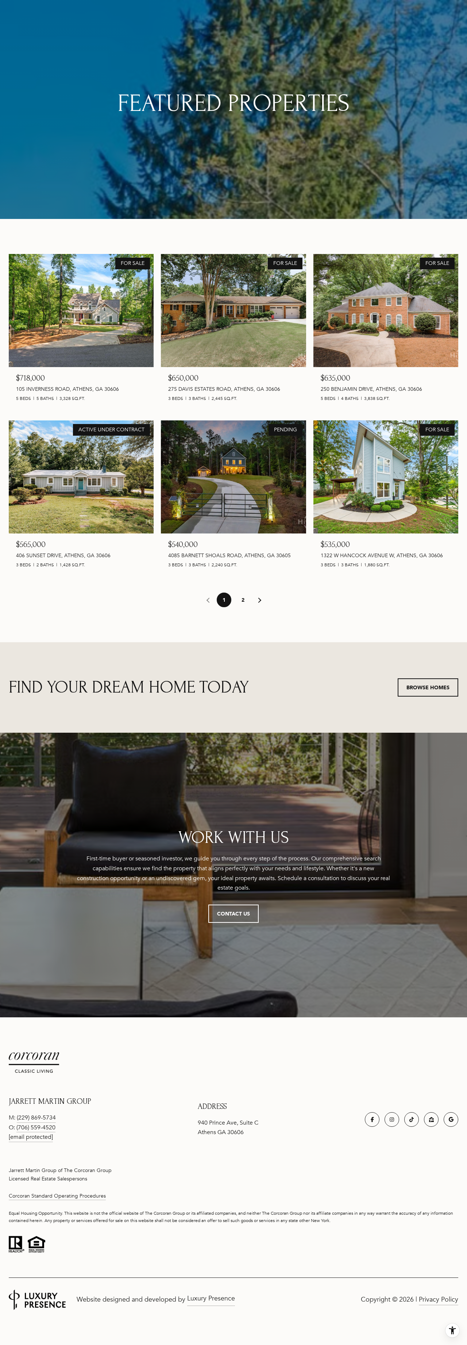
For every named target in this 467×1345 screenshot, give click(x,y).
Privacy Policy (438, 1299)
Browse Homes (427, 687)
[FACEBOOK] (372, 1119)
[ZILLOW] (431, 1119)
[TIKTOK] (411, 1119)
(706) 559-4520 (35, 1127)
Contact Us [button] (233, 913)
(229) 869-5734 (36, 1117)
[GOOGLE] (451, 1119)
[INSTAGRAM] (392, 1119)
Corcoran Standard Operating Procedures (57, 1196)
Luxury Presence (211, 1298)
